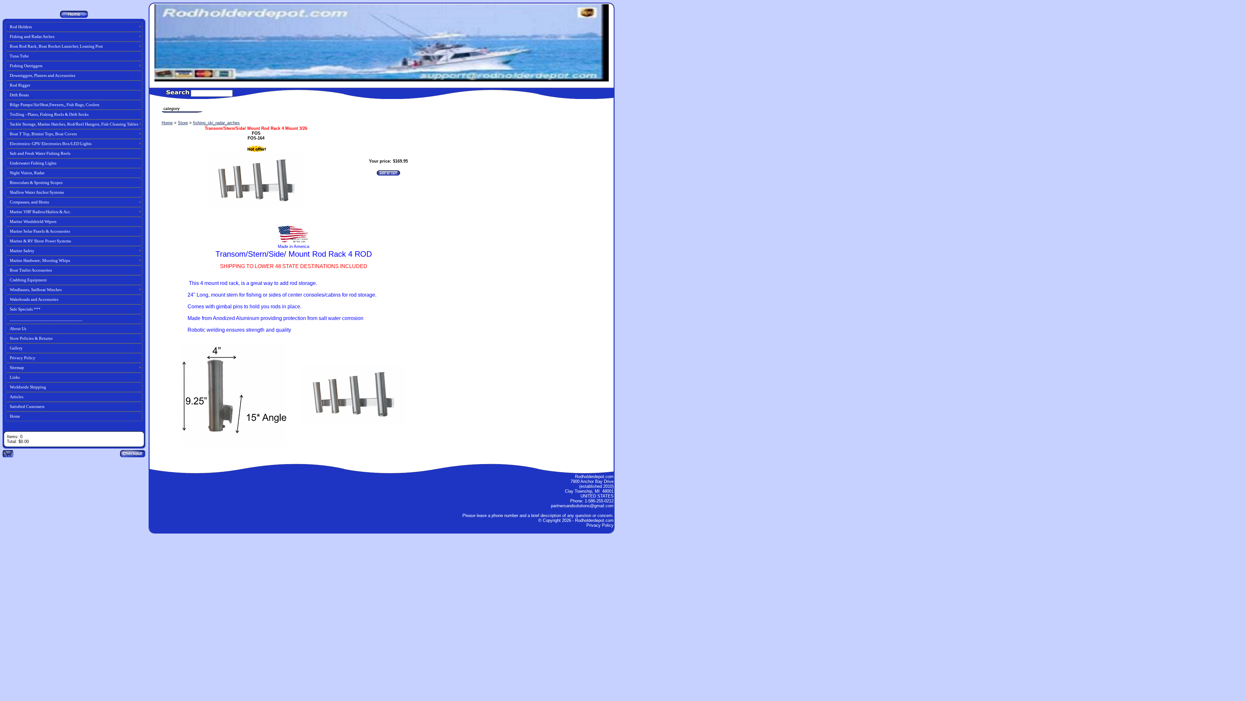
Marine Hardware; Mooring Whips (40, 260)
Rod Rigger (20, 85)
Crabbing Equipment (28, 279)
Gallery (16, 348)
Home (15, 416)
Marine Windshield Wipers (33, 221)
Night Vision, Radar (27, 172)
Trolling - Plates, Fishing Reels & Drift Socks (49, 114)
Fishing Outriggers (26, 65)
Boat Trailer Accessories (31, 270)
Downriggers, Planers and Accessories (42, 75)
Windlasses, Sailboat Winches (36, 289)
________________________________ (46, 318)
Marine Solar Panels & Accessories (40, 231)
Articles (16, 396)
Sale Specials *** (25, 309)
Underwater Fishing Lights (33, 163)
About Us (18, 328)
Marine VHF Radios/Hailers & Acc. (40, 211)
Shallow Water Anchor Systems (37, 192)
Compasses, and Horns (29, 202)
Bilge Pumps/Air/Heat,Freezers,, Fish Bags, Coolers (54, 104)
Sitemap (17, 367)
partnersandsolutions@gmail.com (582, 505)
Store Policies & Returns (31, 338)
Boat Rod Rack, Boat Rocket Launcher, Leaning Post (56, 46)
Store (183, 122)
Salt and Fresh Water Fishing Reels (40, 153)
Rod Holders (21, 26)
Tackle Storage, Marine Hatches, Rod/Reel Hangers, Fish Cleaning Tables (74, 124)
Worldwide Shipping (28, 387)
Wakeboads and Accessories (34, 299)
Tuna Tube (19, 56)
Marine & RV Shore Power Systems (40, 241)
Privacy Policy (22, 357)
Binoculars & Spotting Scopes (36, 182)
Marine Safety (22, 250)
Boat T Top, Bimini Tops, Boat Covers (43, 133)
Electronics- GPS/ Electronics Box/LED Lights (51, 143)
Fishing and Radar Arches (32, 36)
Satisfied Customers (27, 406)
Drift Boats (19, 94)
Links (15, 377)
